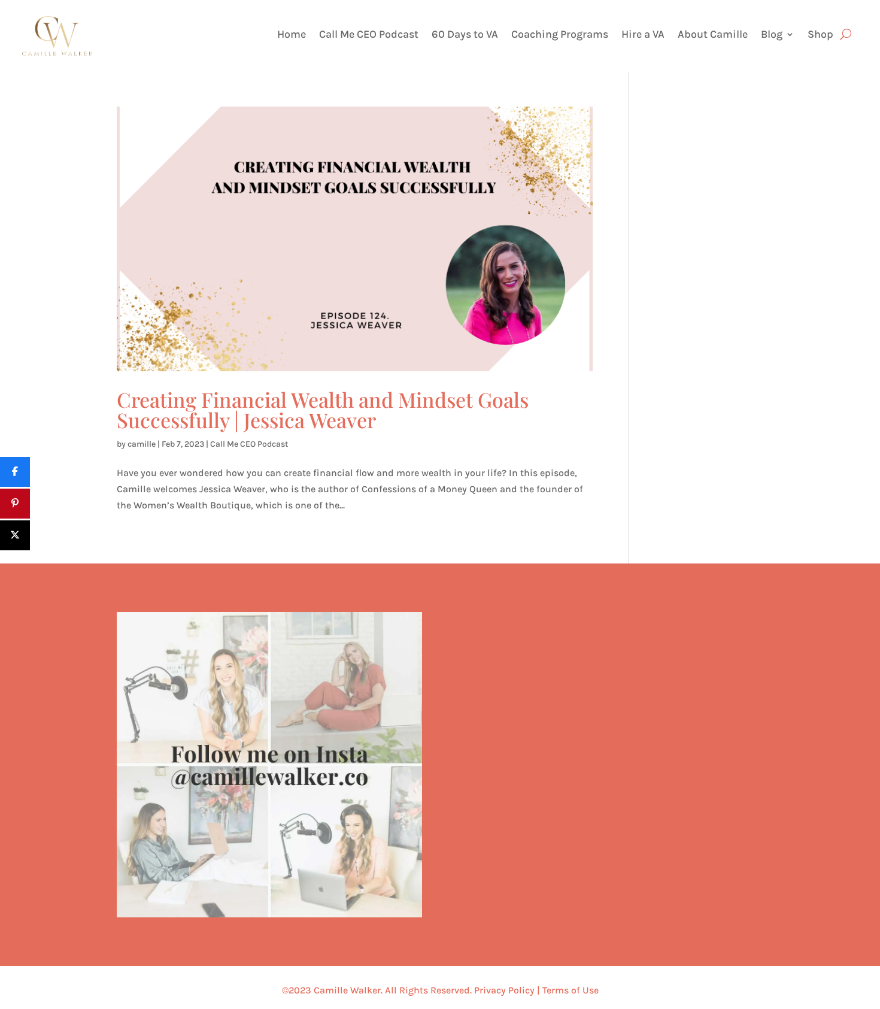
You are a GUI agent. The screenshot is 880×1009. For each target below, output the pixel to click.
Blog (771, 35)
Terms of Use (570, 990)
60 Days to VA (465, 35)
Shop (820, 35)
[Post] (15, 535)
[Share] (15, 472)
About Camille (713, 35)
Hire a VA (642, 35)
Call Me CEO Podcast (368, 35)
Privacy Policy (504, 990)
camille (142, 444)
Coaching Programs (559, 35)
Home (291, 35)
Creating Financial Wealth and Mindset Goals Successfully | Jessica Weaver (323, 410)
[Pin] (15, 504)
